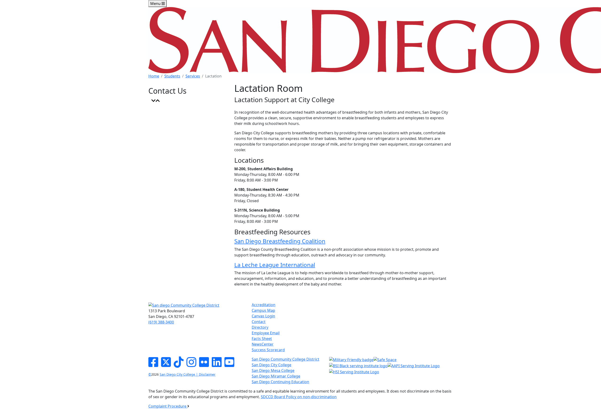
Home (153, 76)
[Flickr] (204, 364)
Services (192, 76)
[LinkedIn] (217, 364)
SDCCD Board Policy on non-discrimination (299, 396)
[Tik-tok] (179, 364)
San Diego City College (271, 364)
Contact (259, 321)
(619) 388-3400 (161, 322)
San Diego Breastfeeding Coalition (279, 241)
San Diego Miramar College (276, 376)
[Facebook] (153, 364)
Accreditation (263, 304)
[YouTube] (229, 364)
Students (172, 76)
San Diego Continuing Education (280, 381)
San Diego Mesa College (273, 370)
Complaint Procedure (167, 406)
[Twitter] (166, 364)
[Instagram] (191, 364)
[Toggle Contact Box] (155, 100)
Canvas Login (263, 316)
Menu (156, 3)
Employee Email (266, 333)
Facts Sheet (262, 338)
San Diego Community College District (285, 359)
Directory (260, 327)
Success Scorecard (268, 349)
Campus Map (263, 310)
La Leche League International (274, 265)
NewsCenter (263, 344)
